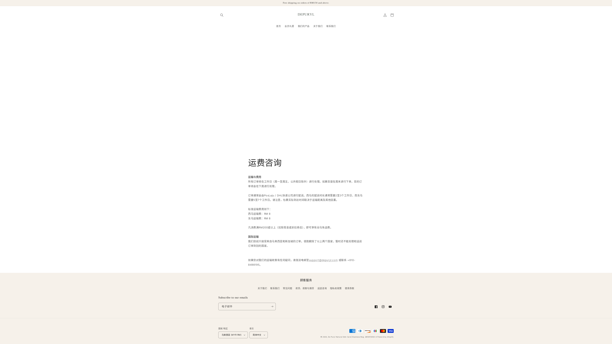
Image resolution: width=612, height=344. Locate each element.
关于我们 (262, 288)
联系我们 (275, 288)
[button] (221, 15)
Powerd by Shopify (385, 337)
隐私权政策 (336, 288)
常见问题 (287, 288)
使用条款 (349, 288)
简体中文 (257, 334)
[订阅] (272, 306)
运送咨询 (322, 288)
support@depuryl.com (323, 260)
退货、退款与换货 (304, 288)
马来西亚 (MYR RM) (231, 334)
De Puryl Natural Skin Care (339, 337)
